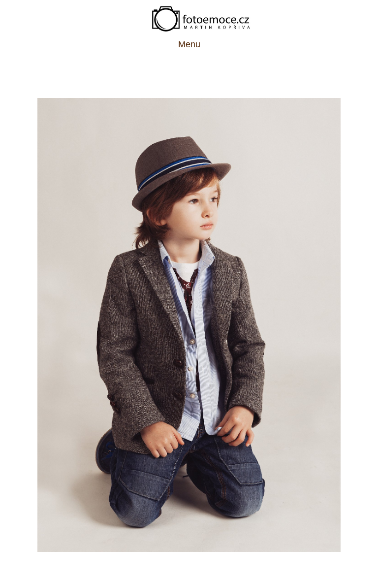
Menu (189, 44)
